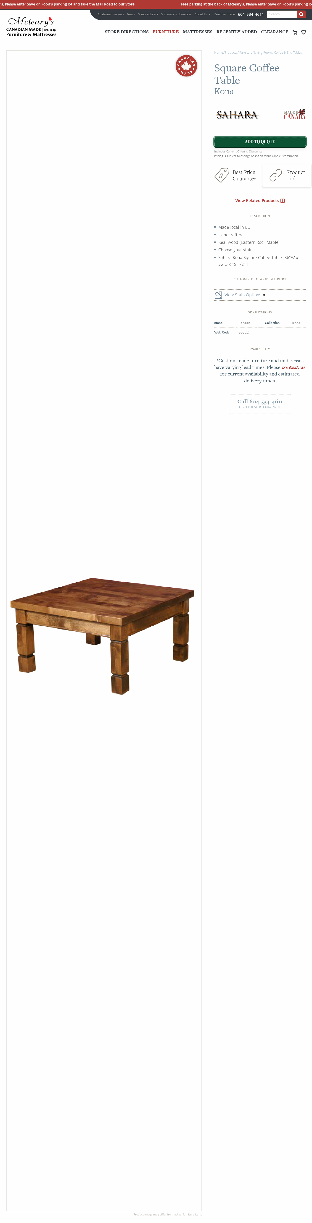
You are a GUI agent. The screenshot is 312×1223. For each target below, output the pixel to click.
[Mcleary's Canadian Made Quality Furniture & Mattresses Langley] (31, 26)
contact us (294, 367)
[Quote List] (303, 32)
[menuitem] (111, 14)
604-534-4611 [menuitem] (251, 14)
